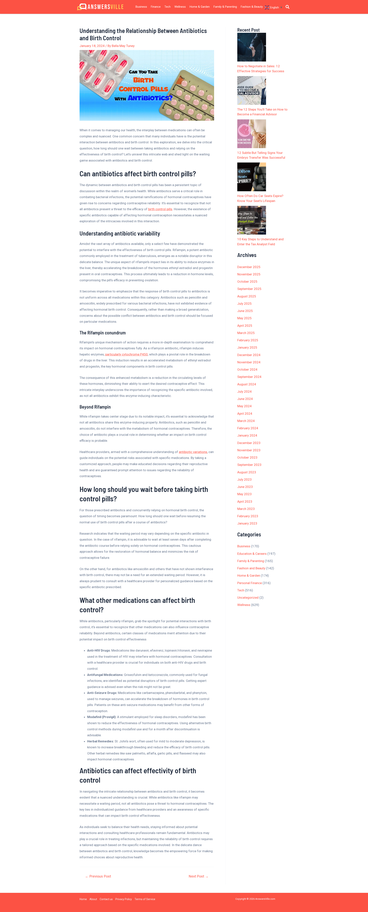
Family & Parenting (225, 6)
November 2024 (248, 362)
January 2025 (247, 347)
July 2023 (244, 479)
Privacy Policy (123, 899)
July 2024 (244, 391)
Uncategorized (248, 597)
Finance (156, 6)
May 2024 (244, 406)
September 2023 (249, 465)
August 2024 (246, 384)
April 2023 (244, 501)
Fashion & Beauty (252, 6)
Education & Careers (252, 554)
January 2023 (247, 523)
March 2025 (246, 333)
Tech (167, 6)
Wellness (180, 6)
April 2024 (244, 413)
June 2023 (245, 487)
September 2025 (249, 289)
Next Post (199, 876)
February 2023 (247, 516)
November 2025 (248, 274)
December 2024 (248, 355)
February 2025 (247, 340)
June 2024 (245, 399)
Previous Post (98, 876)
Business (141, 6)
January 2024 (247, 435)
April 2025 (244, 326)
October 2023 (247, 457)
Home (83, 899)
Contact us (106, 899)
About (93, 899)
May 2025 (244, 318)
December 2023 (248, 443)
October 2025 (247, 281)
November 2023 (248, 450)
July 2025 (244, 303)
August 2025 (246, 296)
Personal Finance (249, 583)
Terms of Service (145, 899)
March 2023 (246, 509)
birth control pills (160, 209)
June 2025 (245, 311)
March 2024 (246, 421)
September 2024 (249, 377)
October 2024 (247, 369)
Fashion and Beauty (251, 568)
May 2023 (244, 494)
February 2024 (247, 428)
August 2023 (246, 472)
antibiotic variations (193, 452)
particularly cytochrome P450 (126, 354)
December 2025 (248, 267)
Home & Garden (200, 6)
